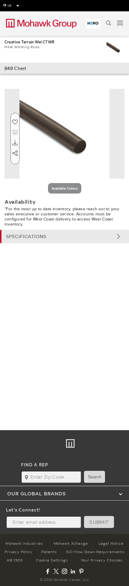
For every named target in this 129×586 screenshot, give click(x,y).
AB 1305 (15, 560)
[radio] (64, 188)
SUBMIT (99, 521)
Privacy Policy (18, 551)
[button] (64, 236)
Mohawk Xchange (71, 543)
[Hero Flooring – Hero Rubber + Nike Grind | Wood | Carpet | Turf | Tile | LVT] (93, 23)
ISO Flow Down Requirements (95, 551)
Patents (49, 551)
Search (94, 476)
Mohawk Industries (24, 543)
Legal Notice (111, 543)
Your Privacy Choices (102, 560)
